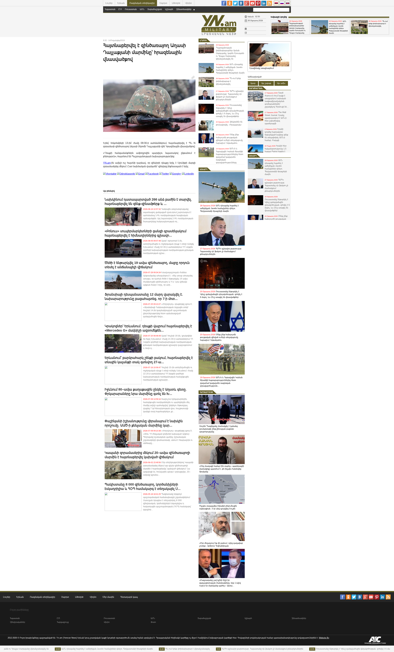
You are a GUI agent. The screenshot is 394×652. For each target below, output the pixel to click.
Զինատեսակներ (183, 9)
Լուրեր (109, 3)
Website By (324, 638)
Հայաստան (110, 9)
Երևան (121, 3)
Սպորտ (163, 3)
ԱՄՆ (142, 9)
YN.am (107, 163)
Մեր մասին (108, 597)
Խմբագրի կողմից (279, 17)
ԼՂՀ (120, 9)
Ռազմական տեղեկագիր (142, 3)
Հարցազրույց (206, 392)
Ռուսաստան (131, 9)
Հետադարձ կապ (129, 597)
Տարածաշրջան (154, 9)
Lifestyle (176, 3)
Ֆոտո (153, 622)
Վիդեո (188, 3)
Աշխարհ (169, 9)
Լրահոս (203, 40)
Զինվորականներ (17, 622)
